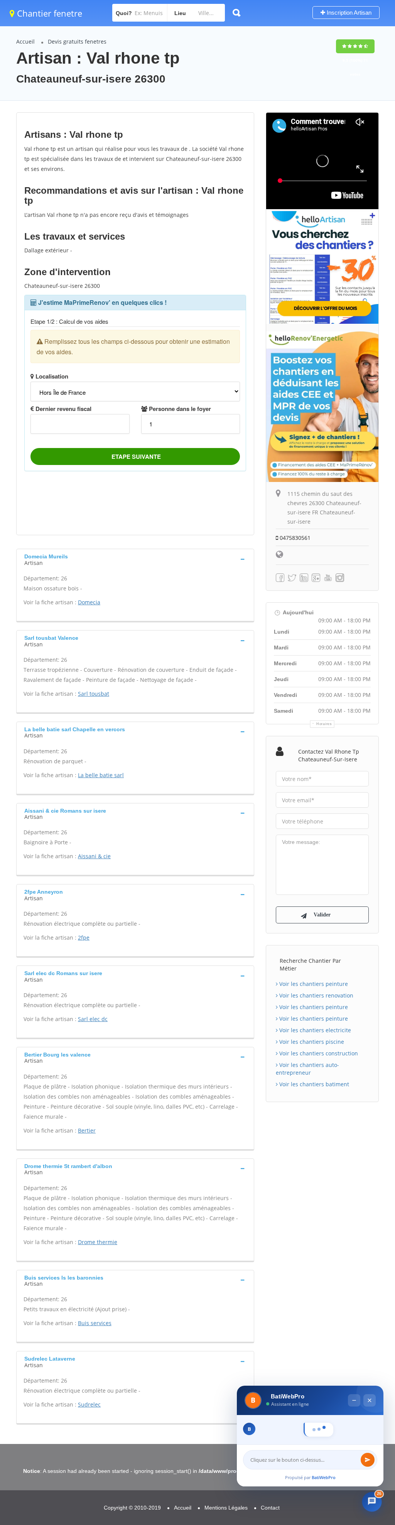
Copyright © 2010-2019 (132, 1508)
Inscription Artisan (348, 12)
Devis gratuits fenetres (77, 41)
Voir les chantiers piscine (311, 1041)
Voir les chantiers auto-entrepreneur (307, 1068)
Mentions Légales (226, 1508)
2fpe (83, 937)
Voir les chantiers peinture (313, 983)
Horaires (324, 724)
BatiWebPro (324, 1477)
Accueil (25, 41)
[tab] (135, 559)
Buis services (94, 1323)
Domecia (89, 602)
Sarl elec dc (93, 1019)
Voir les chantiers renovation (315, 995)
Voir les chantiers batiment (313, 1084)
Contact (270, 1508)
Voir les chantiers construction (318, 1053)
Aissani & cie (94, 856)
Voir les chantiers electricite (314, 1030)
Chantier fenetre (48, 13)
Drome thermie (97, 1242)
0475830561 (294, 537)
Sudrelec (89, 1404)
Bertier (87, 1130)
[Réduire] (354, 1383)
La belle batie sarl (101, 775)
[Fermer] (369, 1383)
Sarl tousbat (93, 693)
